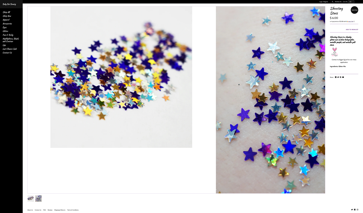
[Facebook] (355, 210)
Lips (4, 45)
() (338, 2)
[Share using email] (343, 77)
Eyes (4, 27)
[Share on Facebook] (336, 77)
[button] (344, 21)
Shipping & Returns (59, 210)
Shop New (7, 16)
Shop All (6, 12)
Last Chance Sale (10, 48)
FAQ (44, 210)
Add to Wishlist (352, 29)
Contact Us (7, 52)
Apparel (6, 19)
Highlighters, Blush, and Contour (11, 40)
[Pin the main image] (340, 77)
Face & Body (8, 34)
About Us (30, 210)
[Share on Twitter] (338, 77)
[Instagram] (357, 210)
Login (320, 2)
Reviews (50, 210)
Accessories (7, 23)
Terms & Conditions (73, 210)
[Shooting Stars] (121, 77)
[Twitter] (352, 210)
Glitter (5, 31)
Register (325, 2)
